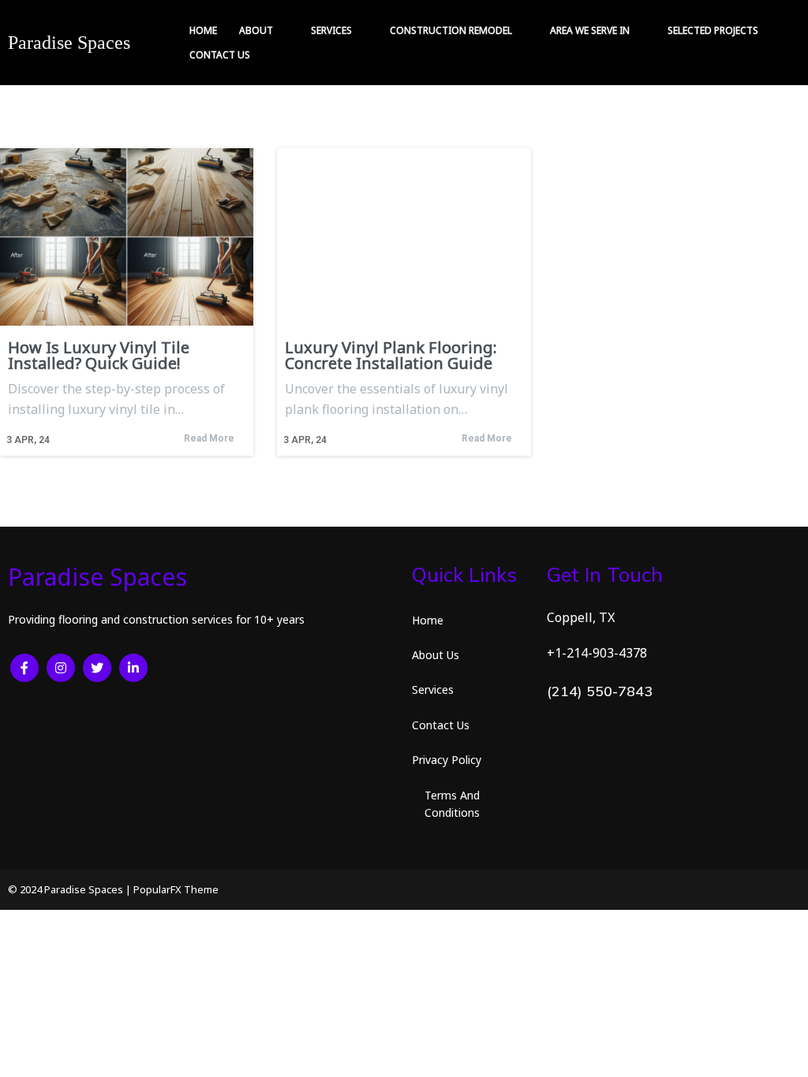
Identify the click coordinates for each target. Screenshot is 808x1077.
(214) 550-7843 (600, 691)
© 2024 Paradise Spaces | (70, 889)
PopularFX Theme (176, 889)
